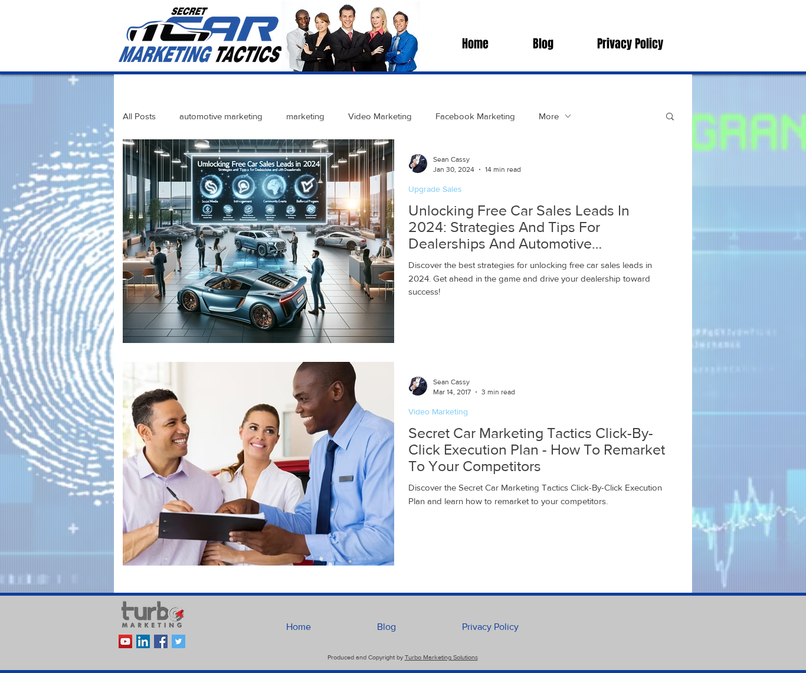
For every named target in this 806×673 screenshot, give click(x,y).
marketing (305, 116)
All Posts (139, 116)
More (549, 116)
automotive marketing (221, 116)
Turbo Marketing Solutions (441, 657)
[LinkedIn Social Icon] (143, 641)
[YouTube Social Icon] (125, 641)
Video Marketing (380, 116)
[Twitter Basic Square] (178, 641)
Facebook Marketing (475, 116)
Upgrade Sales (435, 189)
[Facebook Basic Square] (161, 641)
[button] (670, 117)
